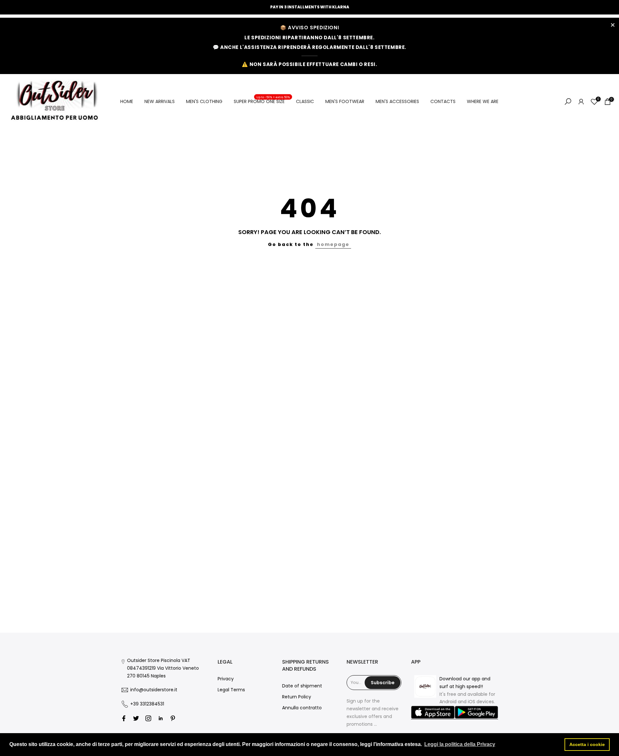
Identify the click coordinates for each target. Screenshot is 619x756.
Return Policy (296, 697)
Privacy (226, 679)
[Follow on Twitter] (136, 718)
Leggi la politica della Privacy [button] (459, 744)
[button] (433, 712)
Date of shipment (302, 686)
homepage (333, 244)
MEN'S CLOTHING (204, 101)
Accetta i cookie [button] (587, 744)
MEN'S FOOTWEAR (344, 101)
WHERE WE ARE (482, 101)
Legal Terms (231, 689)
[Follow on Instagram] (148, 718)
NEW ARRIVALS (159, 101)
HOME (126, 101)
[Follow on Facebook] (124, 718)
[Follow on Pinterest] (173, 718)
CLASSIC (305, 101)
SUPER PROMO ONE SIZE (262, 101)
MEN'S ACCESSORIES (397, 101)
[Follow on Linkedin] (160, 718)
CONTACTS (443, 101)
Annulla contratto (302, 707)
